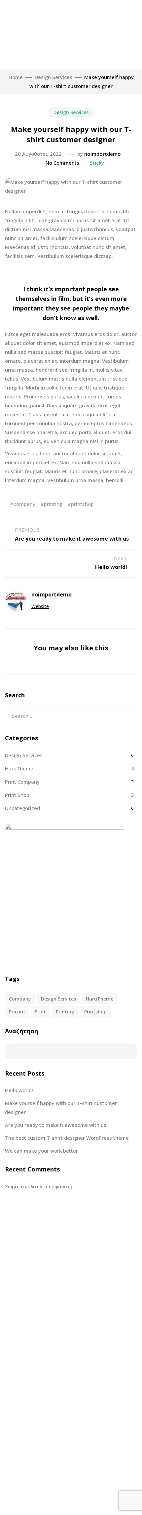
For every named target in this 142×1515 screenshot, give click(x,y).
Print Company (22, 781)
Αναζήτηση (21, 1031)
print (40, 1011)
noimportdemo (102, 153)
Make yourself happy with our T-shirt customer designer (61, 1107)
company (24, 504)
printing (53, 504)
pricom (17, 1011)
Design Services (71, 112)
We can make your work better (41, 1150)
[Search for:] (71, 716)
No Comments (62, 162)
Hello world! (19, 1090)
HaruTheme (19, 768)
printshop (82, 504)
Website (40, 606)
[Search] (127, 716)
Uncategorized (22, 808)
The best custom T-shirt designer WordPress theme (67, 1137)
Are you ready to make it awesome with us (55, 1125)
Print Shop (17, 795)
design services (58, 999)
